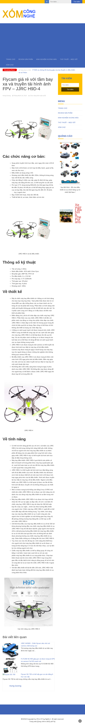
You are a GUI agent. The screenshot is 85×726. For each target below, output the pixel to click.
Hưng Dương (7, 95)
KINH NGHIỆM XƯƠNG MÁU (46, 59)
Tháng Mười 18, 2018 (20, 95)
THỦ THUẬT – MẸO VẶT (69, 59)
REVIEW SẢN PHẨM (25, 59)
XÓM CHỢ (10, 65)
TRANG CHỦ (10, 59)
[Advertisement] (42, 39)
